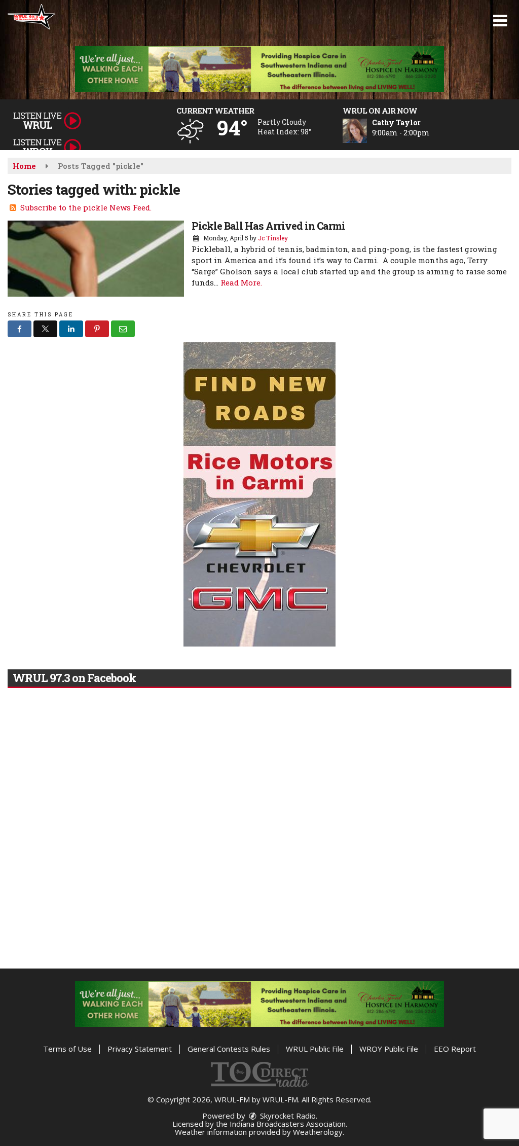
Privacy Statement (139, 1049)
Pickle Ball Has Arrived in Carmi (268, 225)
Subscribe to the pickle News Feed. (86, 207)
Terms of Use (67, 1049)
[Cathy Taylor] (367, 131)
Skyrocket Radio (287, 1116)
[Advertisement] (259, 69)
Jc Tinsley (273, 238)
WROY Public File (388, 1049)
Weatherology (318, 1132)
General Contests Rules (229, 1049)
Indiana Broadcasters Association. (288, 1124)
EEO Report (455, 1049)
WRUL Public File (315, 1049)
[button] (500, 21)
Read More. (241, 282)
